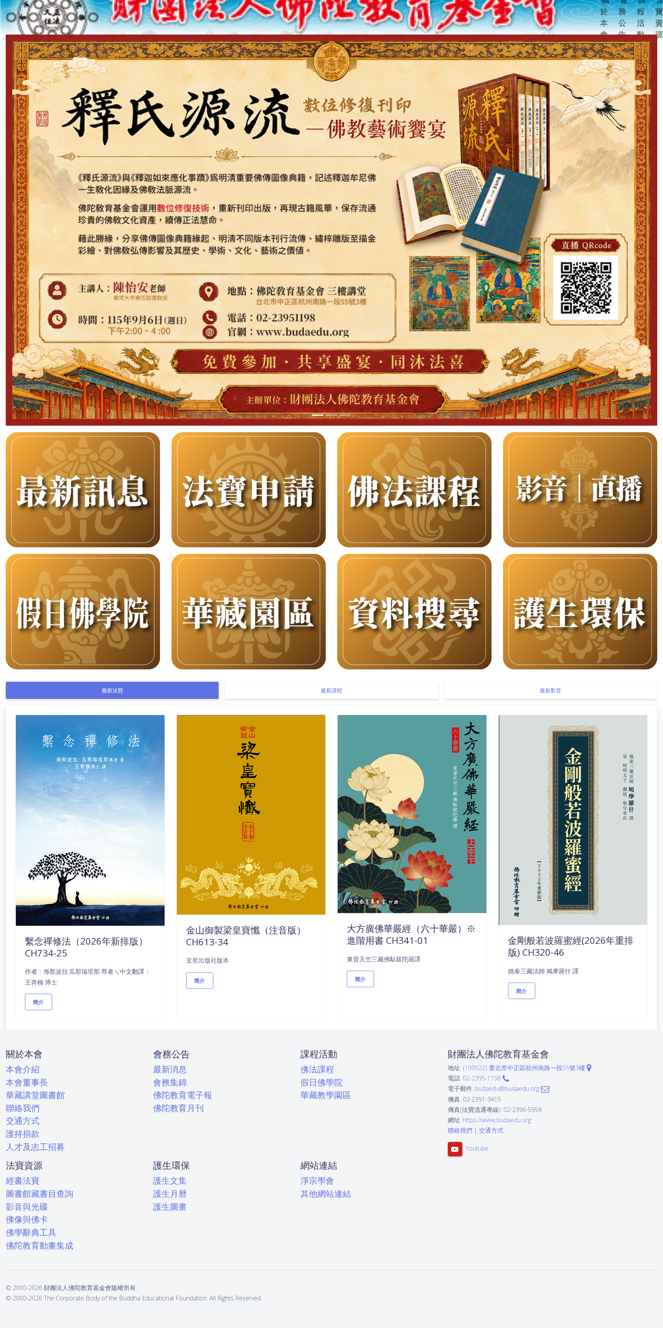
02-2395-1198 (483, 1078)
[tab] (112, 690)
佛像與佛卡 (27, 1219)
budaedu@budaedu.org (508, 1088)
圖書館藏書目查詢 (39, 1193)
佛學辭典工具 (31, 1232)
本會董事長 (27, 1082)
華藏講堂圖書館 (35, 1095)
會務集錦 (170, 1082)
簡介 (38, 1001)
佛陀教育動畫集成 (39, 1245)
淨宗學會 (317, 1180)
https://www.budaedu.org (497, 1120)
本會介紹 (23, 1069)
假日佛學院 (321, 1082)
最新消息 (170, 1069)
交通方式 (23, 1120)
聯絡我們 (23, 1107)
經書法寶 (23, 1180)
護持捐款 (23, 1134)
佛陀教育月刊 (178, 1107)
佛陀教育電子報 (182, 1095)
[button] (55, 230)
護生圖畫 (170, 1206)
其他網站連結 (325, 1193)
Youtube (476, 1148)
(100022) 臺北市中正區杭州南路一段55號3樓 (525, 1068)
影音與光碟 (27, 1206)
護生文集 (170, 1180)
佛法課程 (317, 1069)
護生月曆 (170, 1193)
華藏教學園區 (325, 1095)
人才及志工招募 (35, 1146)
